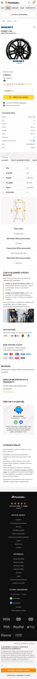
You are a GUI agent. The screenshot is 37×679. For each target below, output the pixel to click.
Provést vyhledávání (19, 14)
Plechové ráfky (18, 562)
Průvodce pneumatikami (18, 523)
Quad (22, 8)
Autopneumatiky (18, 559)
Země (18, 541)
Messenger (17, 603)
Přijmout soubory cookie (18, 670)
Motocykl (15, 8)
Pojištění (18, 520)
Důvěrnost (18, 544)
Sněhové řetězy (18, 569)
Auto (2, 8)
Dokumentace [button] (8, 392)
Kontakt (18, 607)
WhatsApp (16, 598)
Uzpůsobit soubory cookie (18, 675)
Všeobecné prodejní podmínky (18, 537)
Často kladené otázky (20, 160)
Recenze (18, 527)
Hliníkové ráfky (18, 566)
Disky (8, 8)
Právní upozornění (18, 534)
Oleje (18, 576)
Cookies (18, 547)
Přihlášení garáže (18, 530)
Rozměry (4, 160)
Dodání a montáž (18, 583)
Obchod (18, 573)
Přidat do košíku (20, 97)
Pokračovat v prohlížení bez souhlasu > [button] (24, 643)
